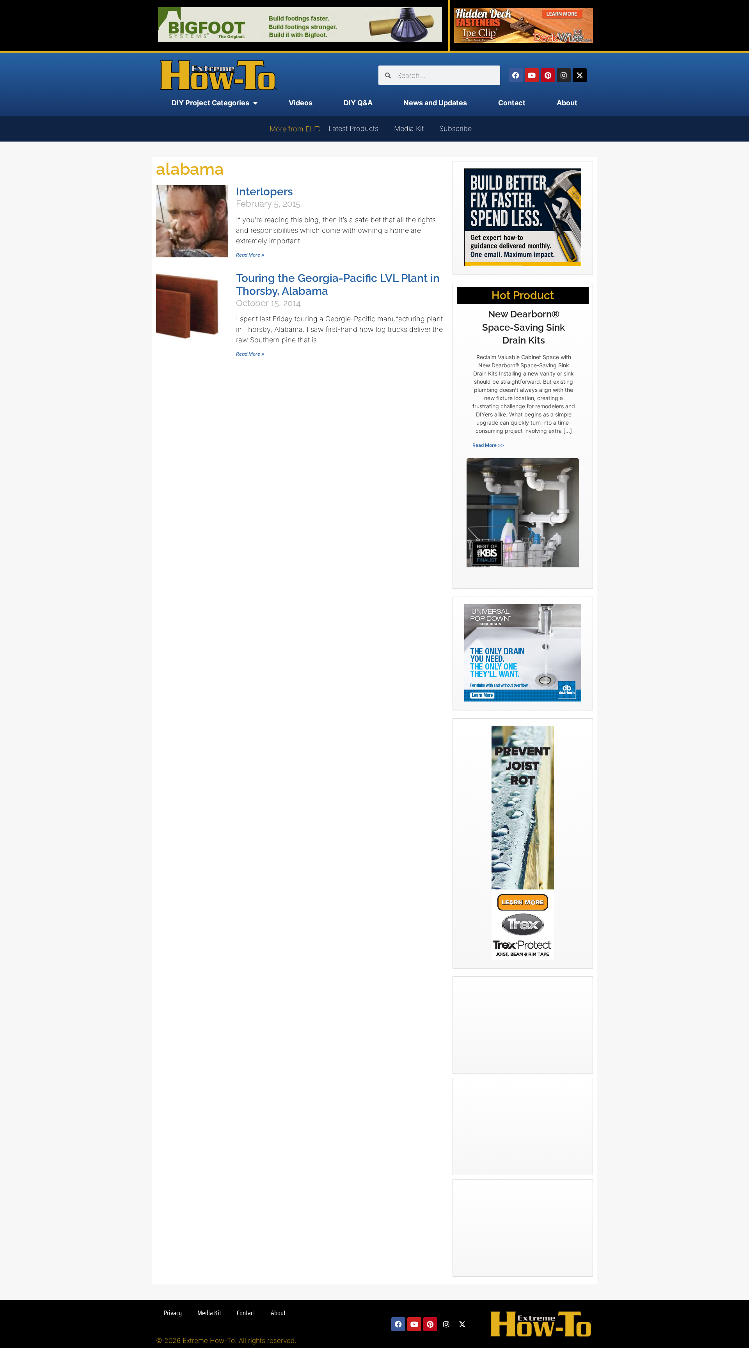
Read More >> (488, 445)
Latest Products (353, 128)
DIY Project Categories (210, 103)
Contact (511, 103)
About (567, 103)
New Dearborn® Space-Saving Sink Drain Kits (523, 327)
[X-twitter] (580, 75)
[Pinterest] (548, 75)
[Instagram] (564, 75)
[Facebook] (516, 75)
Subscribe (455, 128)
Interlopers (264, 191)
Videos (300, 103)
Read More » (250, 255)
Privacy (173, 1312)
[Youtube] (532, 75)
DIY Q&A (358, 103)
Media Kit (409, 128)
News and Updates (435, 103)
